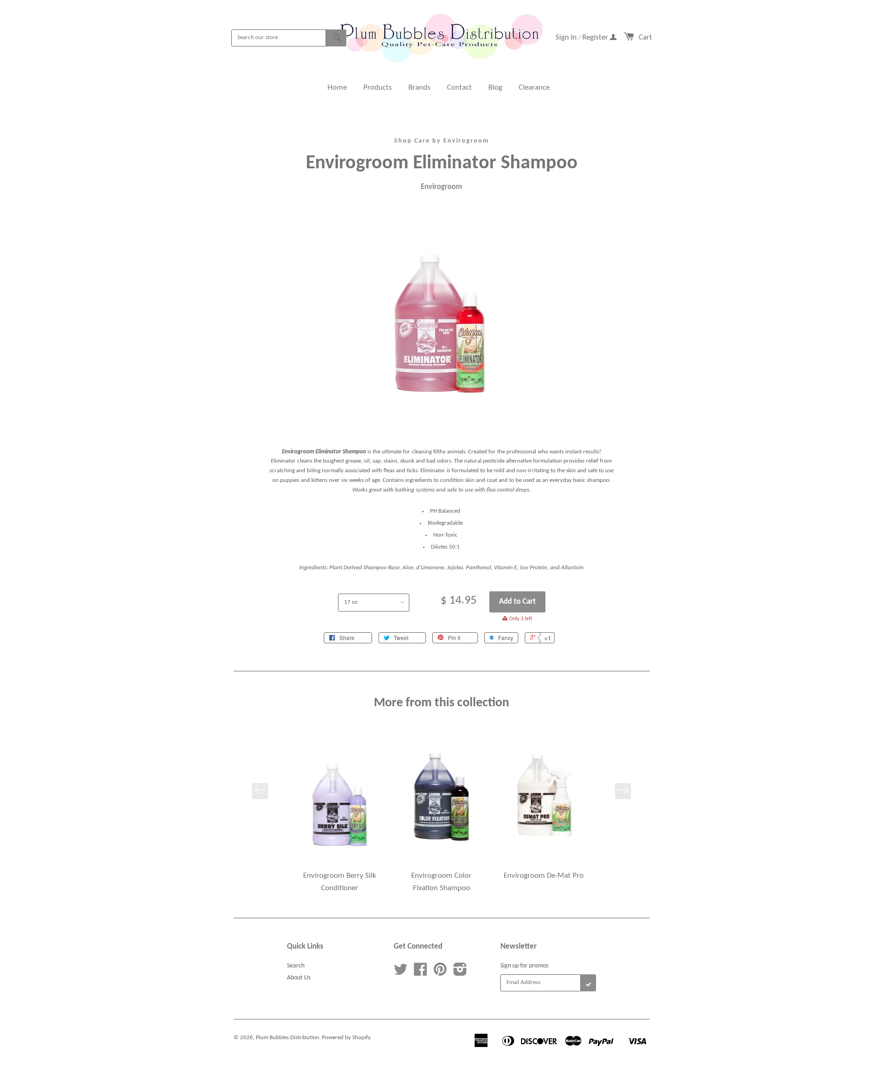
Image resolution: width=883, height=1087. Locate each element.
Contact (459, 88)
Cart (645, 37)
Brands (419, 88)
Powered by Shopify (346, 1038)
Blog (495, 88)
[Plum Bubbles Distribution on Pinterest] (440, 973)
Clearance (534, 88)
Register (596, 37)
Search (295, 966)
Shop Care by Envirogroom (441, 141)
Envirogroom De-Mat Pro (544, 876)
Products (377, 88)
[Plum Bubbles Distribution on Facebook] (420, 973)
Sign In (567, 37)
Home (337, 88)
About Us (298, 978)
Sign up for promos (524, 966)
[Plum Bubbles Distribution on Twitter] (400, 973)
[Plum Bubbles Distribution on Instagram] (460, 973)
